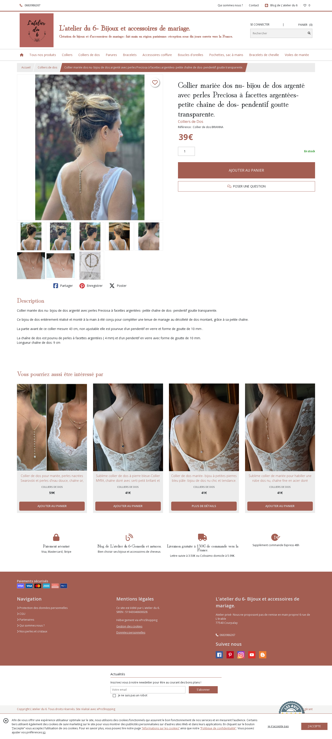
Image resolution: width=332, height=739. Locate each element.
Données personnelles (130, 632)
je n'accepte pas (278, 726)
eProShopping (106, 709)
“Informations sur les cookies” (161, 728)
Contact (254, 5)
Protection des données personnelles (43, 608)
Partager (66, 285)
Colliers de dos (47, 67)
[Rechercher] (309, 33)
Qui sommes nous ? (31, 625)
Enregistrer (94, 285)
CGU (22, 614)
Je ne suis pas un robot (132, 695)
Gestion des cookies (129, 626)
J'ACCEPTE (314, 726)
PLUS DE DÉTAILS (204, 506)
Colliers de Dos (190, 121)
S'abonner (203, 690)
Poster (121, 285)
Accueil (25, 67)
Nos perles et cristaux (33, 631)
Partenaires (26, 620)
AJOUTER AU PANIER (246, 170)
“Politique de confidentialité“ (218, 728)
